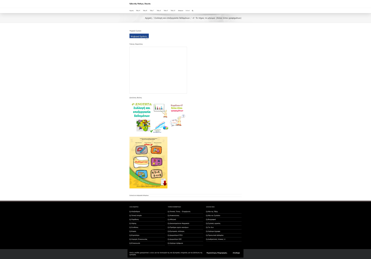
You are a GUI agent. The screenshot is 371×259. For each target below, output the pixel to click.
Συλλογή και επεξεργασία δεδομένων (139, 195)
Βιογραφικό (212, 219)
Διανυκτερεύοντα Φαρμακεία (179, 223)
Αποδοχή (236, 253)
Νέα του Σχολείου (214, 215)
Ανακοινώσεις (174, 215)
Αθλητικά (173, 219)
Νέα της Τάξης (213, 211)
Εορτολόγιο (135, 235)
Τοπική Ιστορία (136, 215)
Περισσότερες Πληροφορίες (217, 253)
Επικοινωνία (135, 243)
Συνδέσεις (134, 227)
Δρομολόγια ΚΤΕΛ (176, 235)
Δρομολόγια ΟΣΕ (176, 239)
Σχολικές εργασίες (214, 223)
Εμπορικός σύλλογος (177, 231)
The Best (211, 227)
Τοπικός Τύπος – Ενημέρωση (180, 211)
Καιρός (133, 231)
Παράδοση (135, 219)
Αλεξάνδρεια (135, 211)
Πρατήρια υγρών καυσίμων (179, 227)
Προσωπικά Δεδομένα (215, 235)
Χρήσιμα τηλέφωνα (176, 243)
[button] (192, 10)
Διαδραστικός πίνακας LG (216, 239)
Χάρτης (133, 223)
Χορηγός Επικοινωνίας (139, 239)
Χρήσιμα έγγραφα (214, 231)
